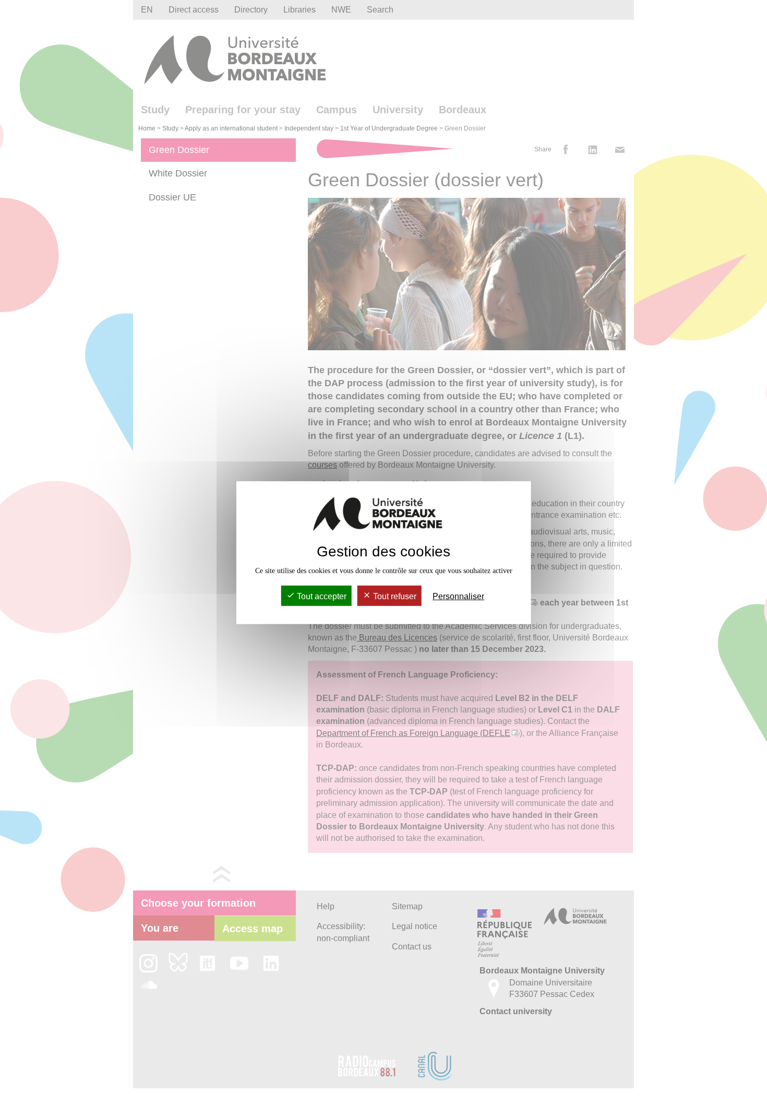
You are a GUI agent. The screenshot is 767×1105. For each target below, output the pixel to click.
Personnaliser (458, 596)
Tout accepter (320, 596)
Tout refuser (393, 596)
